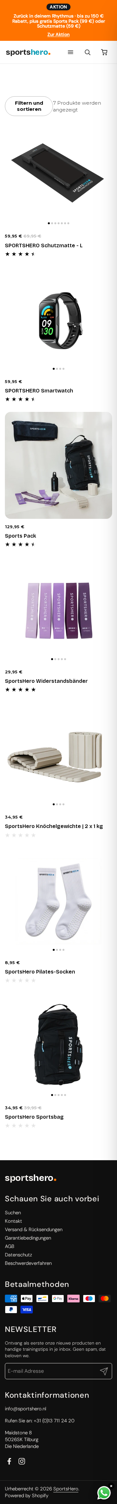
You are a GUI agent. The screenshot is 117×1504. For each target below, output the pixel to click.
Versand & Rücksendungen (33, 1229)
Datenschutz (18, 1255)
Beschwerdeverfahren (28, 1263)
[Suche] (87, 52)
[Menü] (70, 52)
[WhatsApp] (104, 1493)
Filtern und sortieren (29, 106)
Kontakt (13, 1221)
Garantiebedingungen (28, 1238)
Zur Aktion (58, 34)
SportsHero (65, 1489)
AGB (9, 1246)
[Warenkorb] (104, 52)
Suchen (13, 1212)
